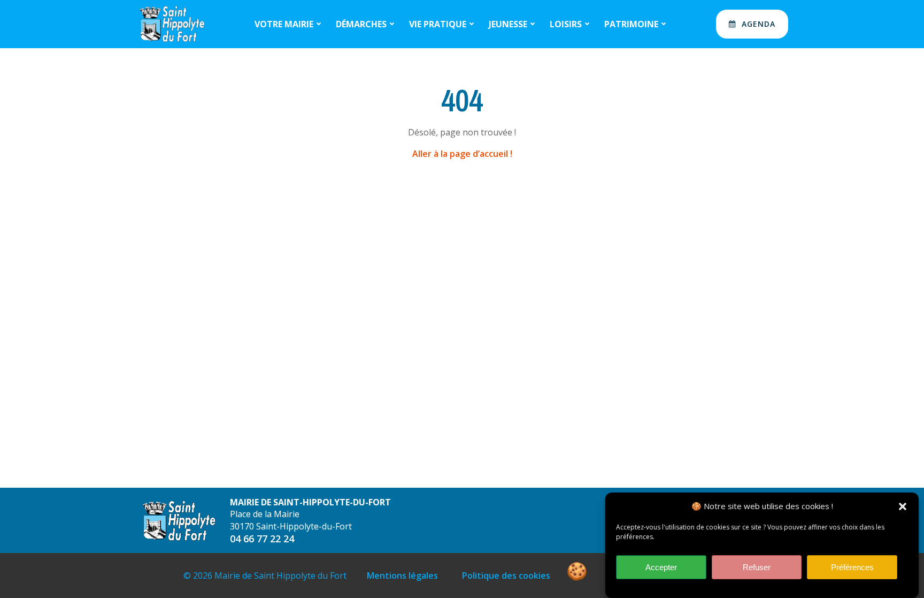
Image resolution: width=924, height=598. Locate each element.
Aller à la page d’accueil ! (462, 154)
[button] (902, 506)
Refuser (757, 567)
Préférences (852, 567)
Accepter (661, 567)
